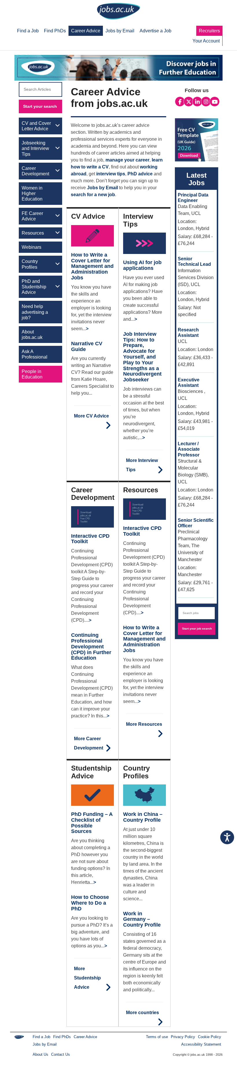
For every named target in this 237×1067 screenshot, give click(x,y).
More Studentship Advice (87, 978)
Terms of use (157, 1037)
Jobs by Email (102, 187)
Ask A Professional (34, 354)
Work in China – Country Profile (142, 817)
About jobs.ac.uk (32, 334)
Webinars (31, 247)
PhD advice (140, 173)
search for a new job (93, 194)
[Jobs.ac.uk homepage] (118, 10)
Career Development (35, 171)
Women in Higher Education (32, 193)
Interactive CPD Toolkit (90, 539)
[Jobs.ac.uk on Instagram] (206, 102)
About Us (40, 1054)
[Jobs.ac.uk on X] (189, 102)
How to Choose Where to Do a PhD (90, 903)
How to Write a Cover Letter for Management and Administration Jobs (92, 266)
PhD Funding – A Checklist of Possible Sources (91, 822)
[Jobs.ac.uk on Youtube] (215, 102)
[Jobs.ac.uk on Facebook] (180, 102)
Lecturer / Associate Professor (189, 449)
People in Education (32, 374)
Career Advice (85, 1037)
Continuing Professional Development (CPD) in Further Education (91, 646)
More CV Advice (91, 415)
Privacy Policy (183, 1037)
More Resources (144, 724)
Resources (33, 233)
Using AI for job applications (142, 265)
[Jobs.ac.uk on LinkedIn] (197, 102)
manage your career (127, 159)
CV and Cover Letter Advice (36, 126)
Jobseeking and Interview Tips (35, 148)
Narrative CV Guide (86, 346)
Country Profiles (30, 264)
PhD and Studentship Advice (34, 287)
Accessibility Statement (201, 1044)
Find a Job (41, 1037)
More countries (142, 1012)
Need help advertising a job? (35, 312)
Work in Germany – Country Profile (142, 919)
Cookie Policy (209, 1037)
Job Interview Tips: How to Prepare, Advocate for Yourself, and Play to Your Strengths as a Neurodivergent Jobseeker (142, 357)
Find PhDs (62, 1037)
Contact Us (60, 1054)
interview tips (110, 173)
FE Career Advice (32, 216)
